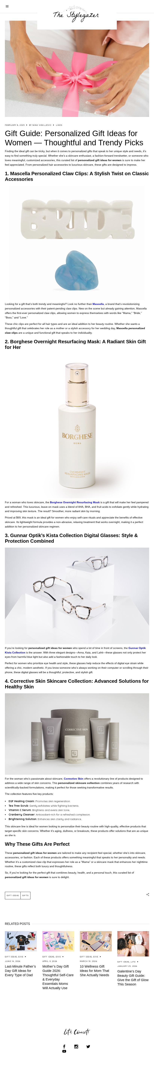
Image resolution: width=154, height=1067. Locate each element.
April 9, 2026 (49, 961)
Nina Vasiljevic (41, 125)
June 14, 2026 (12, 961)
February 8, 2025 (15, 125)
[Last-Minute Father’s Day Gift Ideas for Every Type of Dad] (21, 941)
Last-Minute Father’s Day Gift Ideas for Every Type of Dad (20, 971)
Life (133, 962)
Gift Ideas (13, 895)
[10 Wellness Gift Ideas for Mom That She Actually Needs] (96, 941)
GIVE (20, 957)
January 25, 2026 (127, 966)
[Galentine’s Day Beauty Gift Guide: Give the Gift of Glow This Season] (133, 943)
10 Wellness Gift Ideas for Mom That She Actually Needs (94, 971)
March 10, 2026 (88, 961)
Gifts (25, 895)
